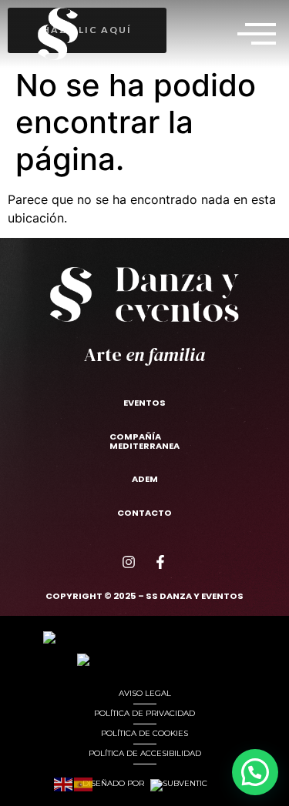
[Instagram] (129, 562)
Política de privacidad (144, 713)
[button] (256, 34)
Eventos (144, 402)
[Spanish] (84, 782)
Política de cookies (144, 733)
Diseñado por (114, 783)
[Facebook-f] (160, 562)
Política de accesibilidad (145, 753)
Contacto (144, 513)
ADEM (145, 479)
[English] (64, 782)
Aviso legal (145, 693)
